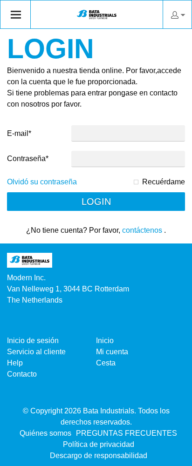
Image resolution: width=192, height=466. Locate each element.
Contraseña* (27, 158)
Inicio (105, 340)
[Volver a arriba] (172, 455)
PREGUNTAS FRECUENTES (126, 433)
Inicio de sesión (33, 340)
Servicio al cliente (36, 352)
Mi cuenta (112, 352)
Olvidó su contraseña (42, 182)
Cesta (106, 363)
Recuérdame (163, 182)
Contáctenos (142, 230)
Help (15, 363)
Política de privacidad (98, 444)
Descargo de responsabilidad (98, 455)
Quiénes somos (45, 433)
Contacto (22, 374)
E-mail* (19, 133)
